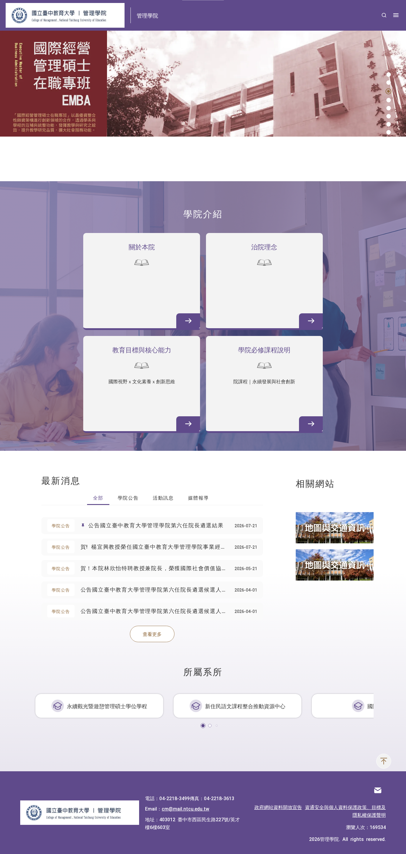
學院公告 (128, 497)
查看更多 (152, 633)
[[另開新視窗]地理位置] (335, 527)
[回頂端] (383, 761)
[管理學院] (79, 812)
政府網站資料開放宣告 (278, 807)
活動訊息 (163, 497)
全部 (98, 497)
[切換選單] (395, 15)
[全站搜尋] (384, 15)
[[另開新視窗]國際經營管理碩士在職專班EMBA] (203, 84)
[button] (388, 74)
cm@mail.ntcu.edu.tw (185, 808)
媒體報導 (198, 497)
